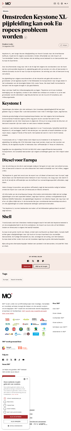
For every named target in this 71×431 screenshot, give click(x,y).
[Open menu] (3, 3)
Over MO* (56, 309)
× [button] (27, 379)
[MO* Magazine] (8, 3)
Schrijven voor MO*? (60, 327)
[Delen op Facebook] (28, 261)
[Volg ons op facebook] (3, 360)
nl (66, 3)
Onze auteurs (57, 322)
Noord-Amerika (16, 279)
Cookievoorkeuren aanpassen (35, 421)
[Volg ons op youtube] (23, 360)
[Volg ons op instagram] (7, 360)
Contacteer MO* (58, 318)
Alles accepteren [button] (15, 417)
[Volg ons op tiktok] (19, 360)
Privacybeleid (29, 410)
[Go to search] (58, 3)
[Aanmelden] (62, 3)
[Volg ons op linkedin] (15, 360)
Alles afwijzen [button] (16, 421)
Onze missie (57, 313)
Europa (5, 279)
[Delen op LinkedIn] (38, 261)
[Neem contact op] (55, 3)
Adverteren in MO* (59, 331)
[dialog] (16, 403)
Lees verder (14, 394)
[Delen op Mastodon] (43, 261)
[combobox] (24, 379)
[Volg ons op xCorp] (11, 360)
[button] (16, 426)
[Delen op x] (33, 261)
